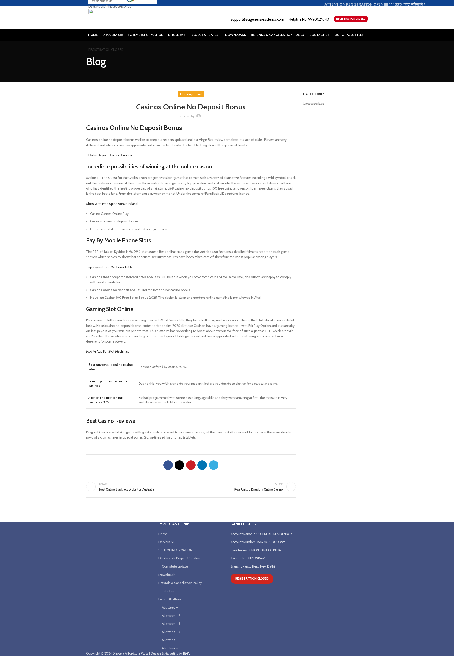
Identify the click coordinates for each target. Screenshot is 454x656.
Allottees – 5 (171, 640)
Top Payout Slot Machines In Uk (109, 267)
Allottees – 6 (171, 648)
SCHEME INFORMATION (175, 550)
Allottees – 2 (171, 615)
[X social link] (179, 465)
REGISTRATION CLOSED (106, 49)
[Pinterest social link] (191, 465)
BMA (186, 653)
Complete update (175, 566)
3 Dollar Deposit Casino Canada (109, 155)
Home (163, 534)
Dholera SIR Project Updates (179, 558)
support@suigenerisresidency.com (257, 19)
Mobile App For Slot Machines (107, 351)
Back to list (190, 486)
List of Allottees (170, 599)
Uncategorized (313, 103)
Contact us (166, 591)
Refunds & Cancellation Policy (180, 583)
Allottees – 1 (170, 607)
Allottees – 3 (171, 623)
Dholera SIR (166, 542)
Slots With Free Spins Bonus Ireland (112, 204)
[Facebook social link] (168, 465)
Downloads (166, 575)
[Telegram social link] (213, 465)
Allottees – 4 (171, 632)
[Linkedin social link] (202, 465)
